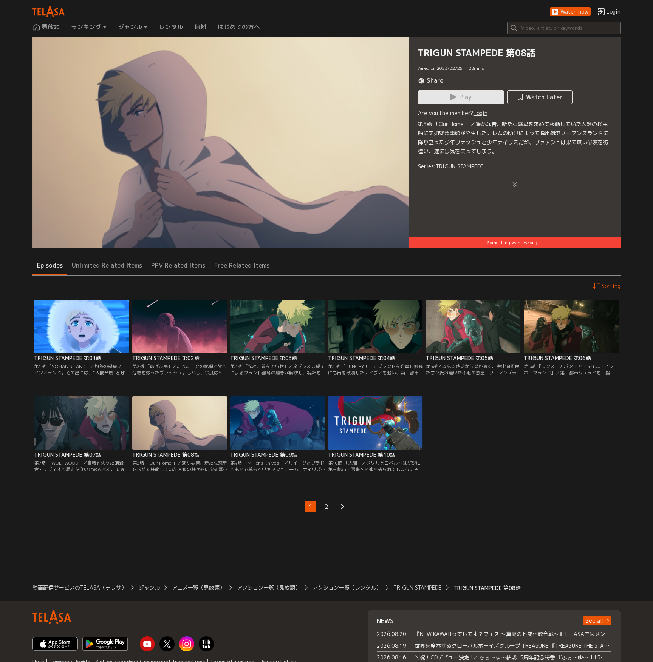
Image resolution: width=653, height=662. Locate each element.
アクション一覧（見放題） (268, 587)
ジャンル (149, 587)
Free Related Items (241, 265)
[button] (570, 12)
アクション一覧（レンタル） (347, 587)
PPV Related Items (178, 265)
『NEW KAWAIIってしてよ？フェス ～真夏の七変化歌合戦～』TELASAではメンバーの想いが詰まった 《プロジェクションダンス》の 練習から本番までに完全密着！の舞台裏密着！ (513, 633)
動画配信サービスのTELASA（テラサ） (79, 587)
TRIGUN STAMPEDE (460, 166)
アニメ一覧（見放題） (198, 587)
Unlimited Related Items (107, 265)
